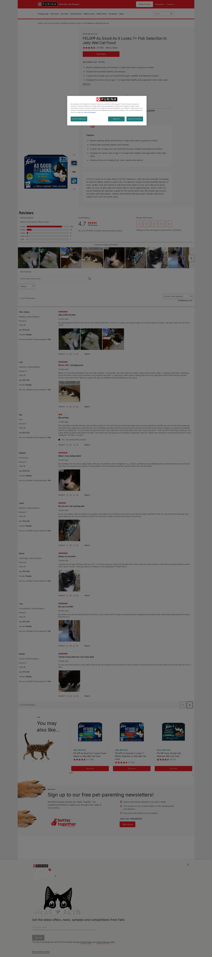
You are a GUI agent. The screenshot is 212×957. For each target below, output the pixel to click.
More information (90, 112)
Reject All (116, 119)
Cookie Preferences (79, 119)
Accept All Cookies (135, 119)
